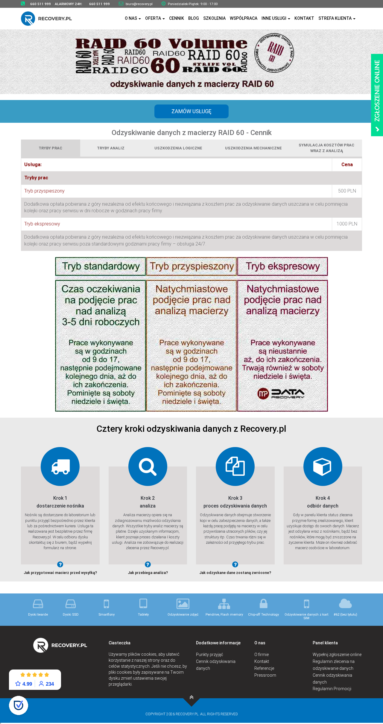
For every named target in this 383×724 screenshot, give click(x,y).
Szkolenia (214, 18)
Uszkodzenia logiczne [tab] (178, 148)
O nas (131, 18)
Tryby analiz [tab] (110, 148)
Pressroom (265, 675)
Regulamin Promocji (332, 688)
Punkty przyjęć (209, 654)
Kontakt (304, 18)
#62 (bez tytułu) (345, 615)
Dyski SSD (71, 615)
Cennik (176, 18)
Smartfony (106, 615)
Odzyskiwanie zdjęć (183, 615)
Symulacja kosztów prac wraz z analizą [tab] (326, 148)
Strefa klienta (335, 18)
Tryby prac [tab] (50, 148)
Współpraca (243, 18)
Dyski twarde (38, 615)
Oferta (153, 18)
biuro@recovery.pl (139, 4)
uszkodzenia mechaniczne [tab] (253, 148)
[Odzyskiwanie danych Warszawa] (50, 18)
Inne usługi (274, 18)
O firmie (261, 654)
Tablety (143, 615)
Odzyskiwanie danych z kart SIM (306, 616)
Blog (193, 18)
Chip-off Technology (263, 615)
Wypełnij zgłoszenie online (337, 654)
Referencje (264, 668)
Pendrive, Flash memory (224, 615)
